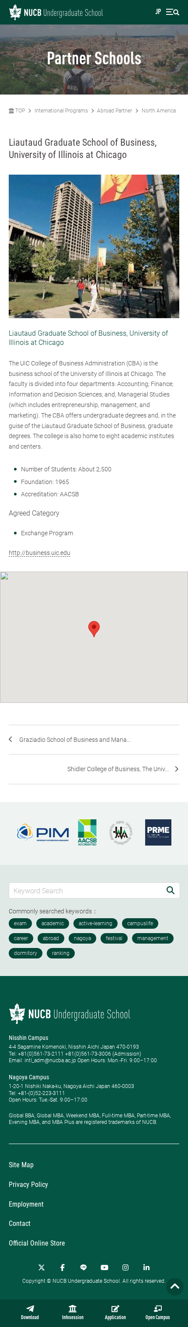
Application (115, 1317)
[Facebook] (62, 1267)
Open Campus (158, 1317)
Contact (20, 1223)
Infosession (73, 1317)
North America (159, 111)
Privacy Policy (28, 1184)
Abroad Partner (114, 111)
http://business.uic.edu (39, 552)
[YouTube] (104, 1267)
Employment (26, 1204)
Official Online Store (37, 1243)
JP (158, 12)
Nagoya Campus (29, 1077)
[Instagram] (125, 1267)
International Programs (61, 111)
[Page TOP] (175, 1286)
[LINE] (83, 1267)
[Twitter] (41, 1267)
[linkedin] (146, 1267)
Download (30, 1317)
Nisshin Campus (28, 1037)
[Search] (170, 890)
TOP (19, 111)
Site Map (21, 1165)
